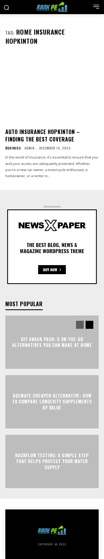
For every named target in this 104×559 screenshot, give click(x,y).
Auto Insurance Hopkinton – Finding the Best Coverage (42, 135)
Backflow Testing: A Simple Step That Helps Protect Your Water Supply (52, 461)
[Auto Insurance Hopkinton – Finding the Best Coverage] (52, 88)
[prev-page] (80, 325)
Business (13, 148)
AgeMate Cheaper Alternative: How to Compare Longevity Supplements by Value (52, 401)
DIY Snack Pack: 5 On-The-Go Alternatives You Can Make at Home (52, 342)
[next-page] (89, 325)
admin (30, 148)
